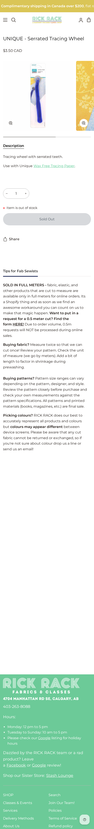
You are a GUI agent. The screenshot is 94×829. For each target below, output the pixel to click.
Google (44, 738)
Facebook (16, 765)
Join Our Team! (62, 803)
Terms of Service (63, 818)
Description (13, 146)
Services (10, 810)
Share (14, 239)
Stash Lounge (59, 775)
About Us (11, 826)
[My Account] (79, 19)
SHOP (8, 795)
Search (55, 795)
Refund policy (61, 826)
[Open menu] (4, 20)
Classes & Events (17, 803)
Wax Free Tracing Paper (54, 166)
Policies (55, 810)
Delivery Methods (18, 818)
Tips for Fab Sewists (20, 271)
